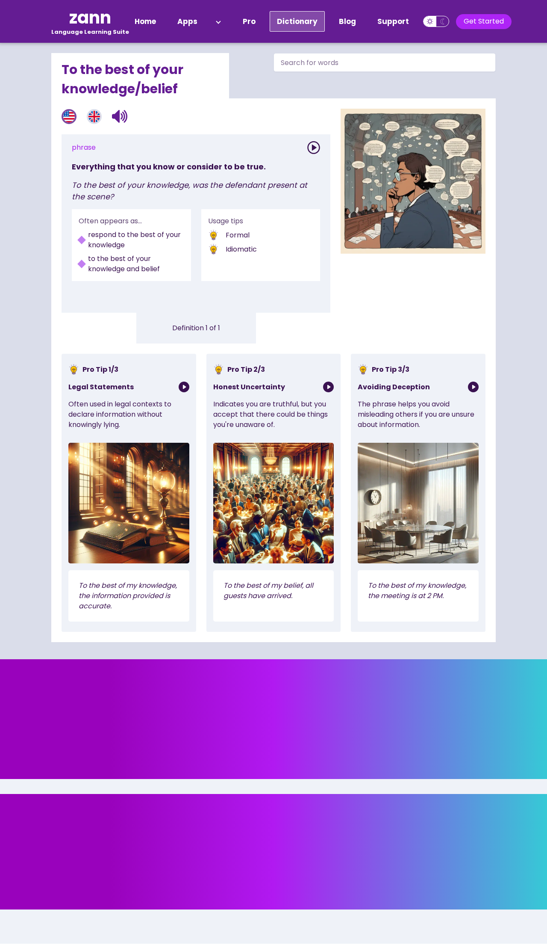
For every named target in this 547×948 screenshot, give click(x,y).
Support (393, 21)
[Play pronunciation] (313, 147)
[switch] (436, 21)
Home (145, 21)
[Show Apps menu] (218, 21)
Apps (187, 21)
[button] (120, 116)
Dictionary (297, 21)
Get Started (484, 21)
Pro (249, 21)
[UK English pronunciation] (94, 116)
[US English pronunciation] (69, 116)
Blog (347, 21)
